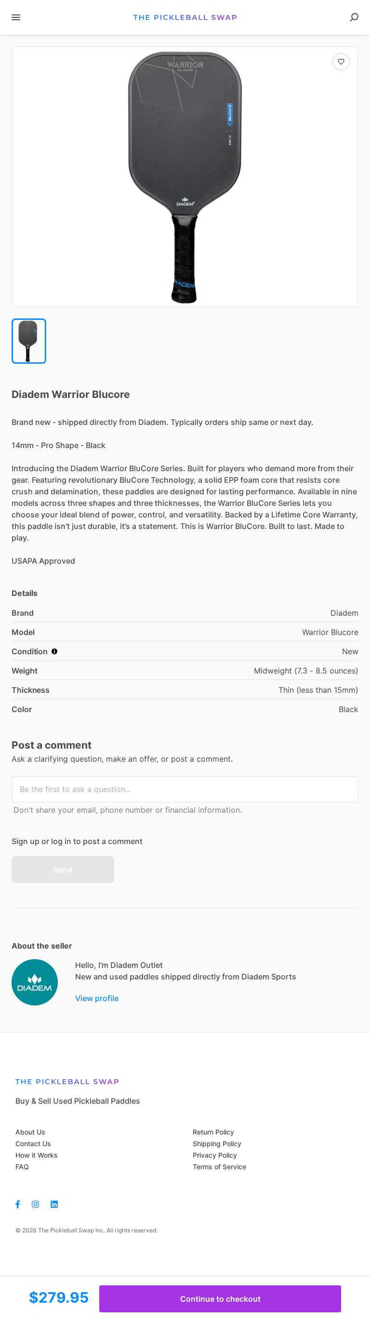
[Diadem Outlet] (35, 982)
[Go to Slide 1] (29, 341)
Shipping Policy (217, 1143)
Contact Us (33, 1143)
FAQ (22, 1166)
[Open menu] (16, 17)
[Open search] (354, 17)
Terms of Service (219, 1166)
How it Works (36, 1155)
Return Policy (213, 1132)
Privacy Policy (215, 1155)
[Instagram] (35, 1203)
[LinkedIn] (54, 1203)
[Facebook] (20, 1203)
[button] (185, 176)
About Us (30, 1132)
